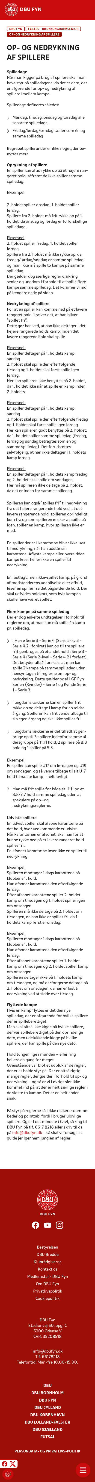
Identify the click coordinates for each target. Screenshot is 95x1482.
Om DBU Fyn (47, 1284)
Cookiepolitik (47, 1299)
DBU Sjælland (47, 1430)
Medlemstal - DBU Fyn (47, 1277)
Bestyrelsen (47, 1247)
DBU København (47, 1415)
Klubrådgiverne (48, 1262)
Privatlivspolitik (47, 1291)
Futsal (47, 1437)
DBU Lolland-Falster (47, 1422)
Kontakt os (47, 1269)
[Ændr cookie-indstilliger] (7, 1474)
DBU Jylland (47, 1408)
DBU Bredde (48, 1255)
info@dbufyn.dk (27, 1133)
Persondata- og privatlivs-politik (47, 1451)
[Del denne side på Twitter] (13, 1464)
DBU (47, 1386)
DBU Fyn (15, 29)
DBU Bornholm (47, 1393)
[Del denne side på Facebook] (4, 1464)
